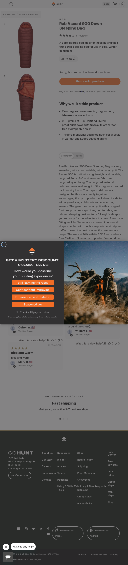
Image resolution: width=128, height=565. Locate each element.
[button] (32, 283)
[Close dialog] (4, 244)
